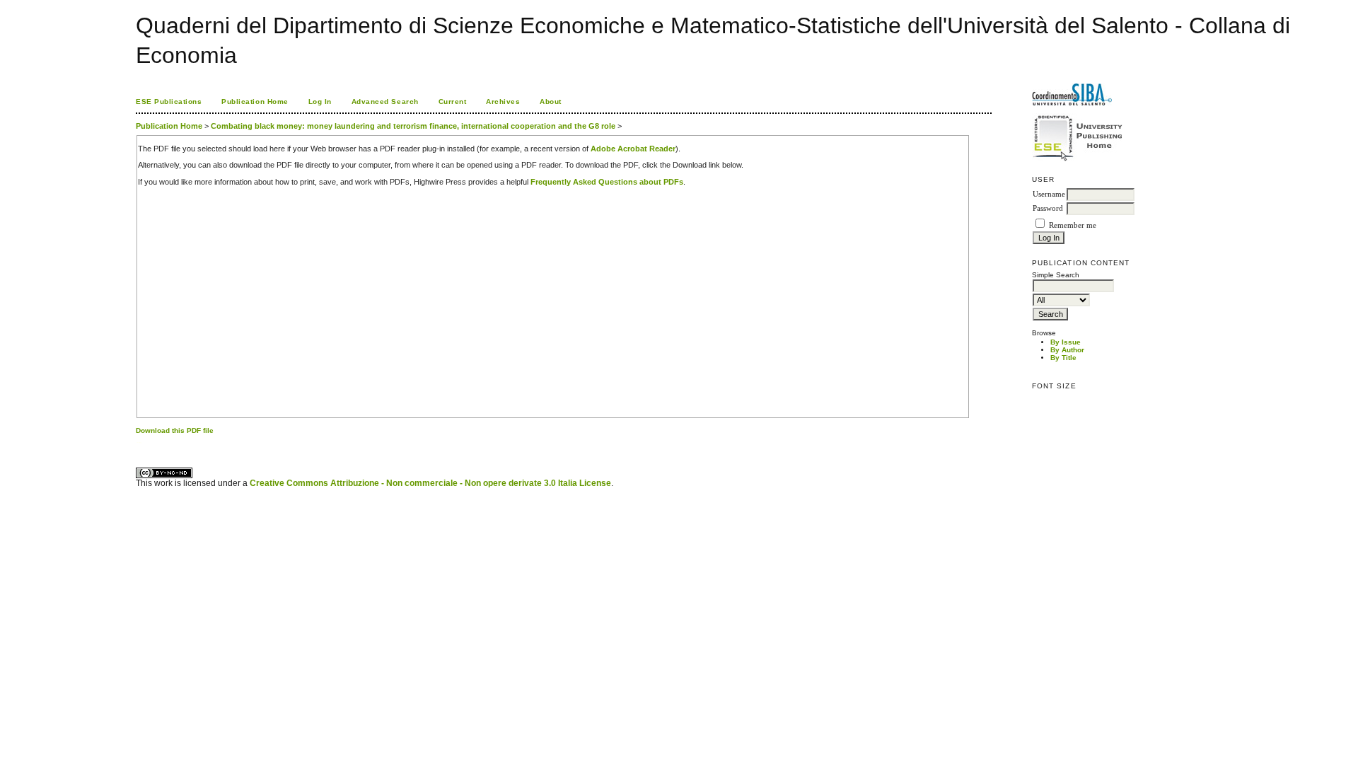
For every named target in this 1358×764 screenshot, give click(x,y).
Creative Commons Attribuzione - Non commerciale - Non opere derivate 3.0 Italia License (430, 483)
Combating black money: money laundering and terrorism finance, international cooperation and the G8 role (413, 126)
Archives (503, 101)
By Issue (1065, 342)
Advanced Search (385, 101)
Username (1049, 194)
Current (453, 101)
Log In (320, 101)
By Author (1067, 350)
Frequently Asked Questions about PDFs (606, 182)
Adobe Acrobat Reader (633, 148)
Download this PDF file (175, 430)
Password (1048, 208)
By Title (1063, 357)
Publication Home (254, 101)
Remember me (1072, 225)
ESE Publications (169, 101)
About (551, 101)
